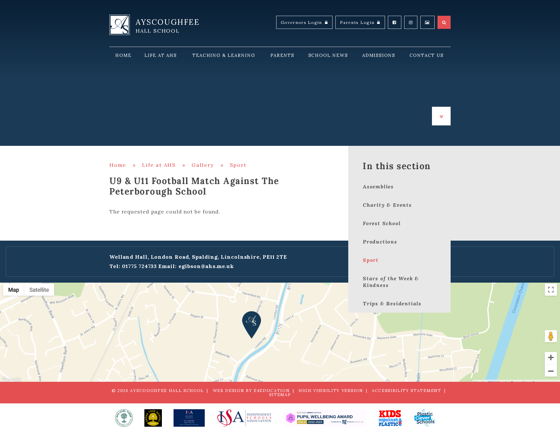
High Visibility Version (331, 390)
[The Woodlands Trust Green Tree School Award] (153, 418)
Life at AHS (159, 165)
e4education (272, 390)
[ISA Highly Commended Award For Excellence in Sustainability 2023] (189, 418)
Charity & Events (387, 205)
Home (117, 165)
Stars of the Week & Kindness (391, 281)
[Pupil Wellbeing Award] (325, 418)
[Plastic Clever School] (390, 418)
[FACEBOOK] (394, 22)
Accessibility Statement (406, 390)
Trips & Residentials (392, 303)
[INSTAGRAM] (411, 22)
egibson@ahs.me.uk (206, 266)
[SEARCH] (444, 22)
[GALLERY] (427, 22)
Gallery (203, 165)
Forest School (381, 223)
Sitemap (280, 394)
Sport (238, 165)
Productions (380, 241)
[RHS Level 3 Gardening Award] (124, 418)
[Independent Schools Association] (244, 418)
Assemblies (378, 186)
